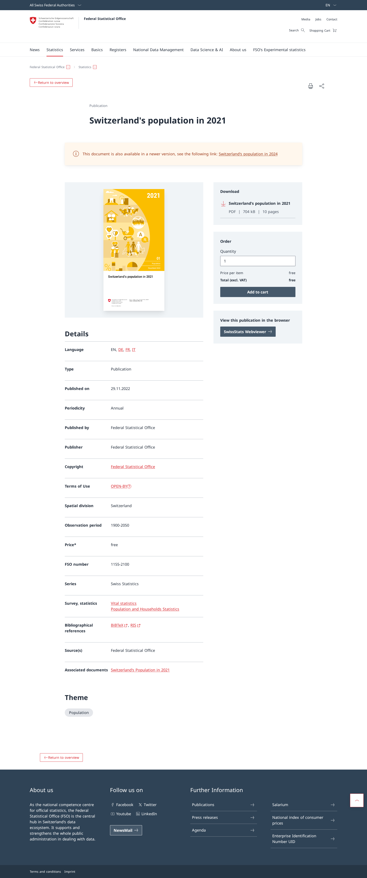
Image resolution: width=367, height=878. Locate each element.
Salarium (280, 804)
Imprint (69, 872)
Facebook (124, 804)
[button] (34, 49)
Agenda (199, 830)
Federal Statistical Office (105, 18)
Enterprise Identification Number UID (294, 838)
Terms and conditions (45, 872)
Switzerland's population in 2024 (248, 153)
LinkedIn (149, 813)
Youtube (123, 813)
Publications (203, 804)
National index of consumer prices (297, 820)
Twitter (150, 804)
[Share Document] (321, 86)
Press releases (205, 817)
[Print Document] (310, 86)
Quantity (228, 251)
